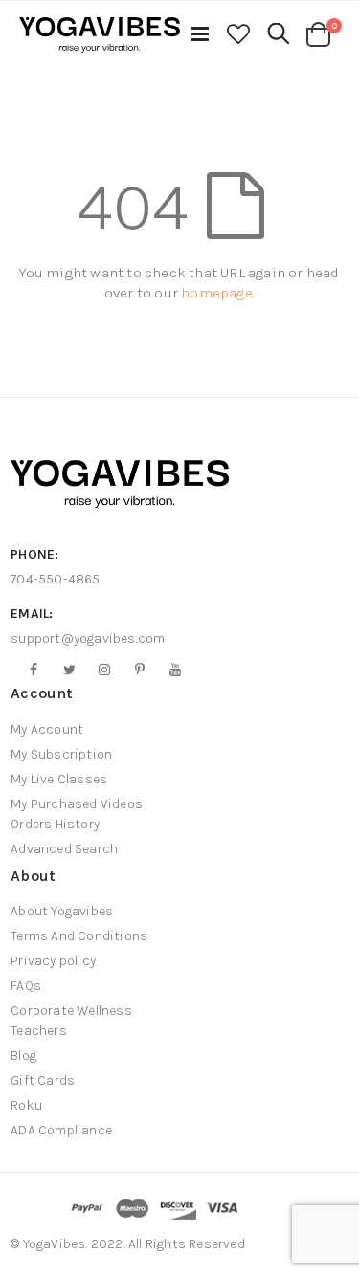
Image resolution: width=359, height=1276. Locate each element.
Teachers (39, 1031)
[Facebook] (27, 669)
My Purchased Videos (77, 804)
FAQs (26, 986)
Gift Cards (43, 1080)
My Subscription (61, 754)
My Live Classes (59, 779)
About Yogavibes (62, 911)
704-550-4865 (55, 579)
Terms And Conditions (79, 936)
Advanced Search (64, 849)
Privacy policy (53, 961)
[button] (238, 35)
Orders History (55, 824)
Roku (26, 1105)
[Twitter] (62, 669)
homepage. (218, 292)
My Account (47, 729)
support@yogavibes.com (88, 638)
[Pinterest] (133, 669)
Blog (23, 1055)
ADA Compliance (61, 1130)
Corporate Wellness (71, 1010)
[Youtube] (168, 669)
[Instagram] (97, 669)
